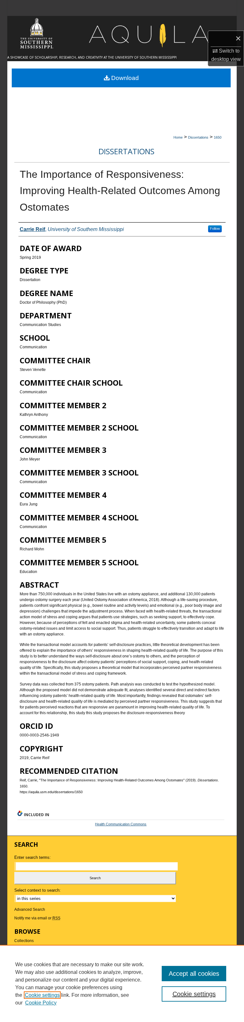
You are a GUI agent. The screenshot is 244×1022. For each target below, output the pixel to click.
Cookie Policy (41, 1002)
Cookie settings (42, 995)
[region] (122, 983)
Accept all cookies (194, 973)
